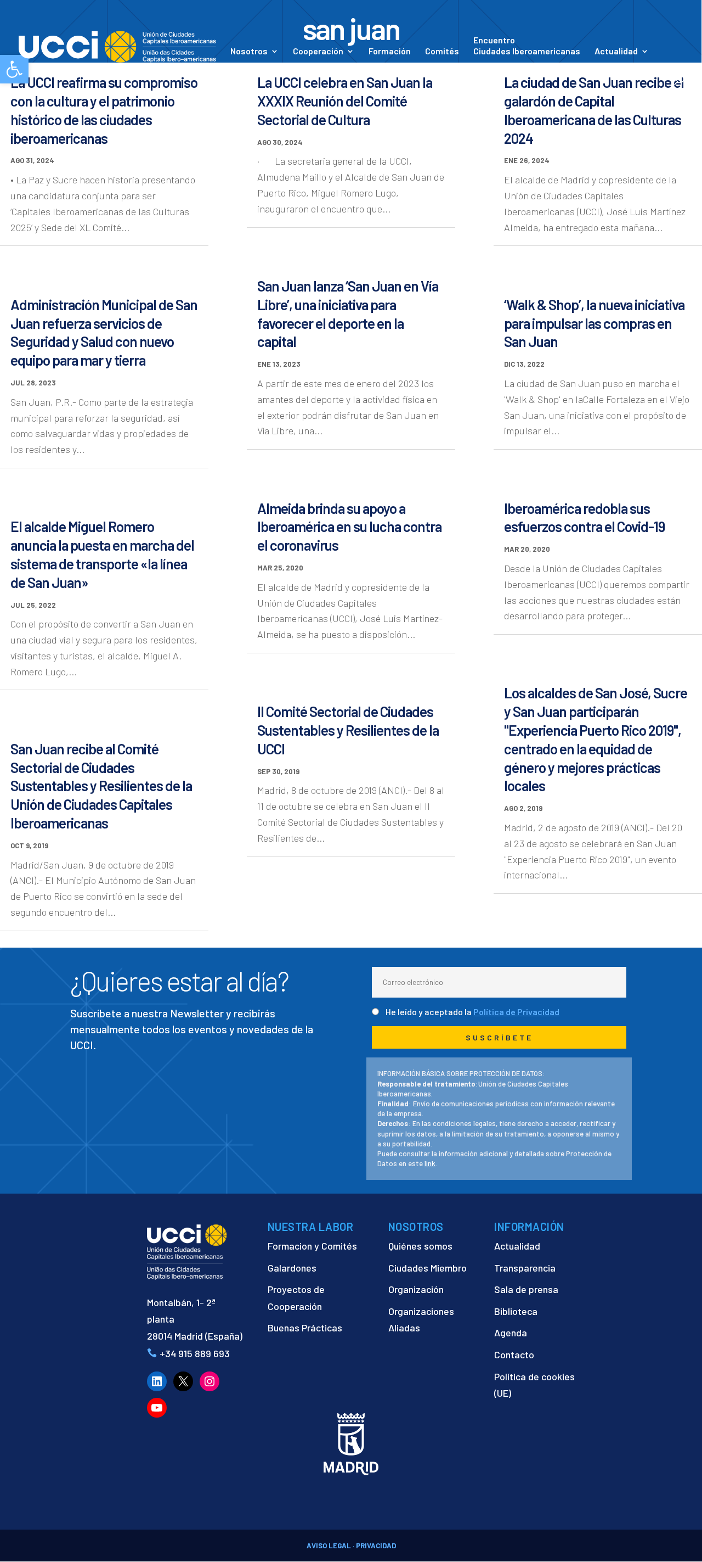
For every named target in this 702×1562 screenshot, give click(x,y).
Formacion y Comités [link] (312, 1246)
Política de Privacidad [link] (516, 1011)
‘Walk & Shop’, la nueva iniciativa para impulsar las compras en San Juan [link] (594, 323)
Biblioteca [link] (515, 1311)
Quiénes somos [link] (420, 1246)
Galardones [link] (292, 1268)
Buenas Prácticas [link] (305, 1328)
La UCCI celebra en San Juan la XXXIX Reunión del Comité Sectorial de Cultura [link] (344, 101)
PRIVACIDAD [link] (376, 1545)
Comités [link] (442, 51)
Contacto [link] (249, 66)
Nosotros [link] (249, 51)
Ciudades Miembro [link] (427, 1268)
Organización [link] (416, 1289)
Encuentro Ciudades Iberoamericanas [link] (526, 45)
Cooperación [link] (318, 51)
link (429, 1163)
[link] (117, 46)
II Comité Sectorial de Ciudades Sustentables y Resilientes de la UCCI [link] (348, 730)
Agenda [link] (510, 1332)
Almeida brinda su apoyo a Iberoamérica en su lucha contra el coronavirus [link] (349, 527)
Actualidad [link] (616, 51)
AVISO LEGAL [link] (329, 1545)
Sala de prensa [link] (526, 1289)
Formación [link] (390, 51)
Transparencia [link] (525, 1268)
